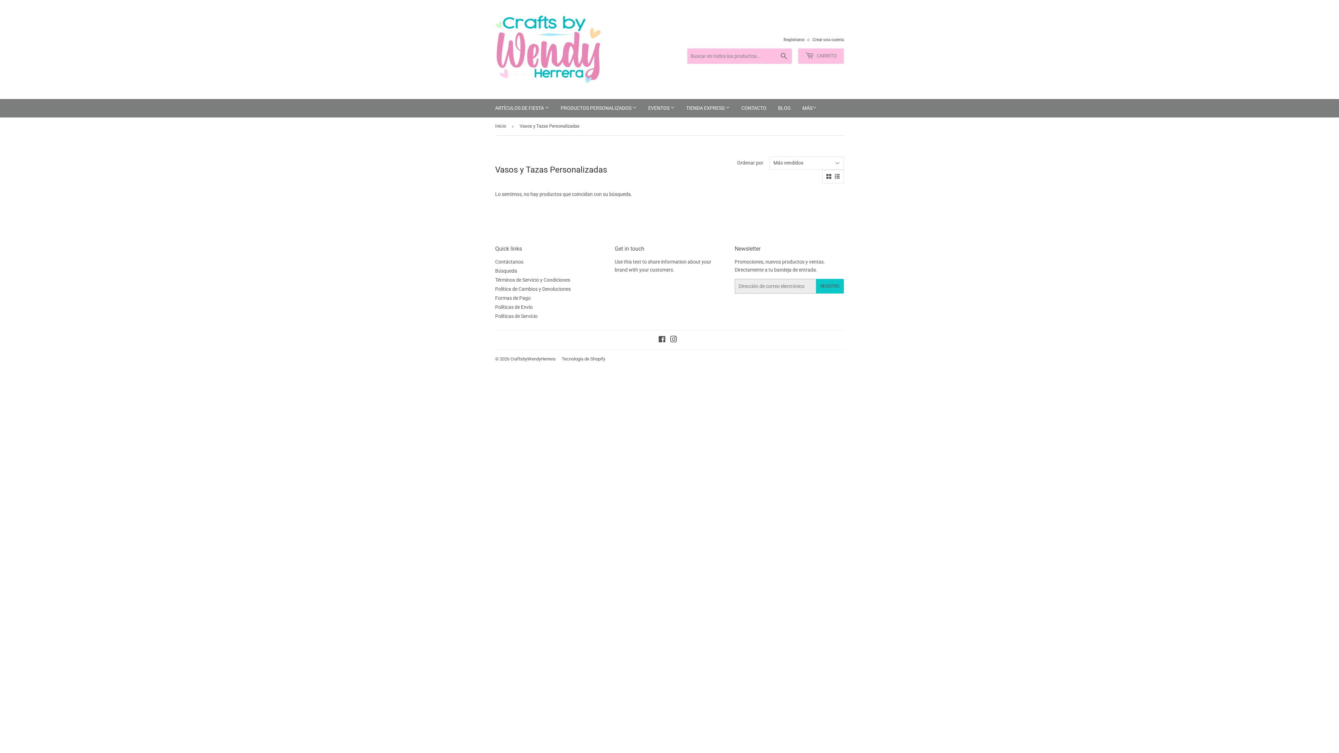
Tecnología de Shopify (583, 359)
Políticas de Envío (514, 307)
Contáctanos (509, 262)
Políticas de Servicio (516, 316)
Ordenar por (750, 163)
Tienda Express (706, 108)
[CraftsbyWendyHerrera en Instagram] (673, 340)
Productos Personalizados (597, 108)
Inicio (500, 126)
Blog (784, 108)
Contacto (753, 108)
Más (807, 108)
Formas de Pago (513, 298)
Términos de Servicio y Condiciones (532, 280)
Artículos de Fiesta (520, 108)
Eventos (659, 108)
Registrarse (794, 39)
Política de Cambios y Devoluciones (533, 289)
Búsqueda (506, 271)
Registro (829, 286)
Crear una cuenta (828, 39)
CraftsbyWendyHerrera (532, 359)
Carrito (826, 56)
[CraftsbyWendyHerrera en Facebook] (662, 340)
